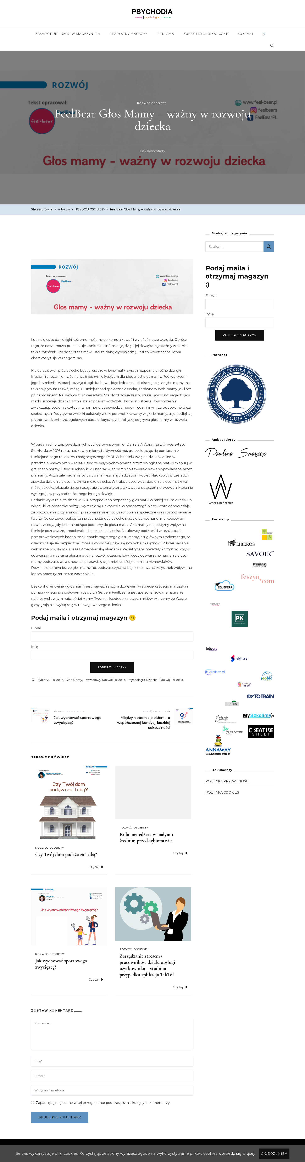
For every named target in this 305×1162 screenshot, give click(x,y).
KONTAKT (245, 34)
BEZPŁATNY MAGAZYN (128, 34)
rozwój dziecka (171, 680)
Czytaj (94, 867)
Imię (34, 647)
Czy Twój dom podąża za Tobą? (66, 855)
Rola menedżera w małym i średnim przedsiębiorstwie (146, 837)
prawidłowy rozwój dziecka (104, 680)
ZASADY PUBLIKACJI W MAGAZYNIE (66, 34)
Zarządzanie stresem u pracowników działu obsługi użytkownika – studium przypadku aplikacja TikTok (147, 965)
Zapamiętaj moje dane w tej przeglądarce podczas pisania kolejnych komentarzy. (103, 1103)
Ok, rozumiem (274, 1154)
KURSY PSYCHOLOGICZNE (205, 34)
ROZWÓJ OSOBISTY (151, 103)
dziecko (57, 680)
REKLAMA (165, 34)
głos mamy (74, 680)
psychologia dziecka (142, 680)
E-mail (36, 628)
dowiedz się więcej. (237, 1153)
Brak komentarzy (152, 151)
